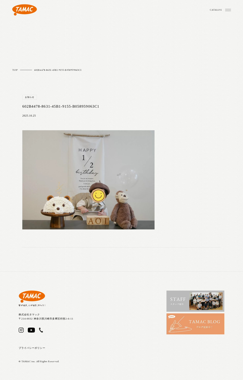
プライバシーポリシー (32, 348)
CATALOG (216, 9)
